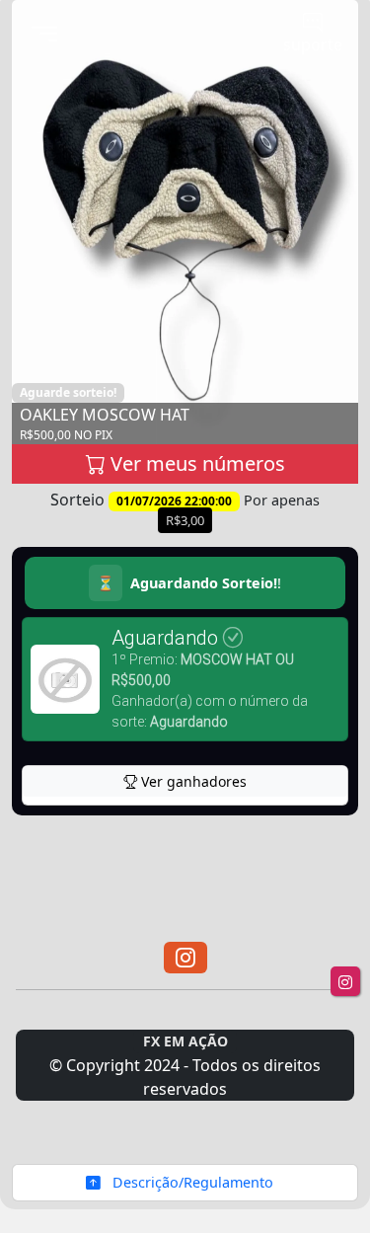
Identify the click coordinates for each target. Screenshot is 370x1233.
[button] (185, 957)
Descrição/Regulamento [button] (191, 1182)
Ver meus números (195, 463)
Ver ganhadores (192, 781)
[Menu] (44, 35)
